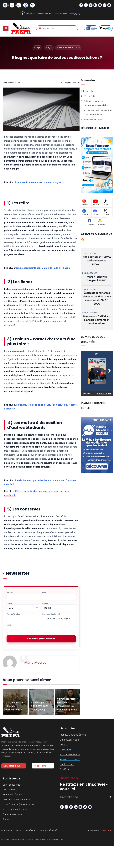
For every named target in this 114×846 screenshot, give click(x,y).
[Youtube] (100, 5)
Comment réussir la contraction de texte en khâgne (42, 267)
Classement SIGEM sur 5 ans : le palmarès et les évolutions (97, 320)
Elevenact (107, 830)
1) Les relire (88, 91)
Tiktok (106, 204)
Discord (95, 214)
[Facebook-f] (81, 5)
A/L (38, 47)
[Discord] (109, 5)
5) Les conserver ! (93, 119)
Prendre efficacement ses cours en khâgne (38, 182)
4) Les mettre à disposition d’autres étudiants (98, 112)
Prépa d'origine (13, 614)
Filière (9, 603)
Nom (44, 592)
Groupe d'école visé (51, 614)
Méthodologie (69, 47)
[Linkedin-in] (95, 5)
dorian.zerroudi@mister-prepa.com (44, 839)
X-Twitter (107, 214)
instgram (85, 204)
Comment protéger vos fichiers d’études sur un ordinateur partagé (62, 14)
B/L (50, 47)
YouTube (96, 204)
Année (45, 603)
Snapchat (101, 224)
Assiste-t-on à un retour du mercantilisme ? (14, 706)
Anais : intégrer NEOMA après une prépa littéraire (97, 260)
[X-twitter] (86, 5)
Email (9, 625)
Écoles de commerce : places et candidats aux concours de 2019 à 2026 (96, 298)
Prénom (10, 592)
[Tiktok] (105, 5)
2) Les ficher (90, 96)
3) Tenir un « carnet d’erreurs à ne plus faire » (96, 103)
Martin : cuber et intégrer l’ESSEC (97, 278)
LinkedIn (85, 214)
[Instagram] (91, 5)
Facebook (91, 224)
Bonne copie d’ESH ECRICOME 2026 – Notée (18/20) (41, 706)
